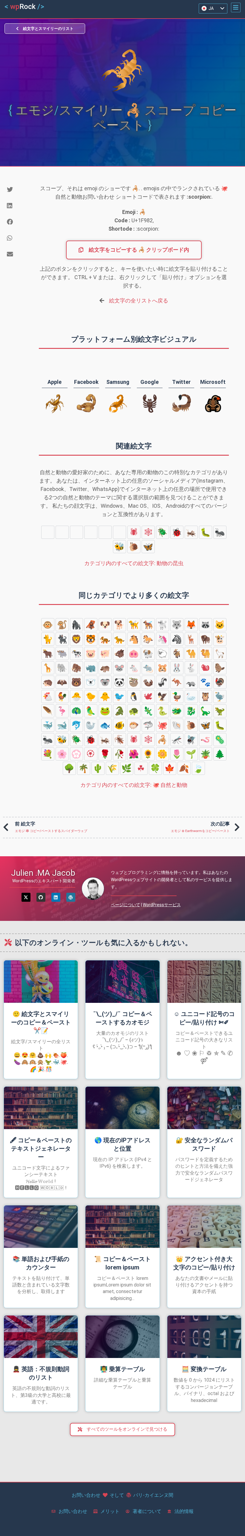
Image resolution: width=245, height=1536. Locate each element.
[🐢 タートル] (133, 710)
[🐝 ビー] (119, 546)
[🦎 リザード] (148, 710)
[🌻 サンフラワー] (148, 754)
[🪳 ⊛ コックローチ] (119, 532)
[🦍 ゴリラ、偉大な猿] (76, 624)
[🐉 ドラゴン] (191, 710)
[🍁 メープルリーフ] (169, 768)
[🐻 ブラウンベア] (76, 682)
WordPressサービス (162, 904)
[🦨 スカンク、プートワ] (162, 682)
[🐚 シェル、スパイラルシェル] (176, 725)
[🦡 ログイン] (191, 682)
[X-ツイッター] (26, 897)
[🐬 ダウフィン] (76, 725)
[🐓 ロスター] (62, 696)
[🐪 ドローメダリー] (191, 653)
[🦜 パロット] (90, 710)
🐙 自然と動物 (133, 785)
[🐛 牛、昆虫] (205, 532)
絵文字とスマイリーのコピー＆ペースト (41, 1022)
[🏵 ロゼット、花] (90, 754)
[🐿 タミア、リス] (205, 667)
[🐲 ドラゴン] (176, 710)
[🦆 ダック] (176, 696)
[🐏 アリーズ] (148, 653)
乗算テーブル (122, 1369)
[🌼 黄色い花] (162, 754)
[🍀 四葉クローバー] (155, 768)
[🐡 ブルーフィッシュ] (133, 725)
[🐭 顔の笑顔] (119, 667)
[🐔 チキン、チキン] (47, 696)
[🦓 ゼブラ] (176, 639)
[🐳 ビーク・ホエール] (47, 725)
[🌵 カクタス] (98, 768)
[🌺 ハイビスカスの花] (133, 754)
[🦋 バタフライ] (148, 546)
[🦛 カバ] (105, 667)
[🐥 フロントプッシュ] (105, 696)
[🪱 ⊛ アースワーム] (47, 532)
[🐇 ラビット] (191, 667)
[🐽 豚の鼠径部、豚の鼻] (133, 653)
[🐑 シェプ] (162, 653)
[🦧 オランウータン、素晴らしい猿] (90, 624)
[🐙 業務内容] (162, 725)
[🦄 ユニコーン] (162, 639)
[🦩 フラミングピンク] (62, 710)
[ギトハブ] (40, 897)
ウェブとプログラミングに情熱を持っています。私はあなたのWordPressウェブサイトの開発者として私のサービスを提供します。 (171, 879)
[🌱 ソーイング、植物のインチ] (191, 754)
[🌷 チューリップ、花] (176, 754)
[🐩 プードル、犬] (162, 624)
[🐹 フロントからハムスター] (162, 667)
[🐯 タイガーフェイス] (90, 639)
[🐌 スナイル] (133, 546)
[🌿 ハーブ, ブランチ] (126, 768)
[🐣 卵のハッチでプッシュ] (76, 696)
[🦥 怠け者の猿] (133, 682)
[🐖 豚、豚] (105, 653)
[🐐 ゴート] (176, 653)
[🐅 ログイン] (105, 639)
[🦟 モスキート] (90, 532)
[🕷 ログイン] (133, 532)
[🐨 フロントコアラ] (105, 682)
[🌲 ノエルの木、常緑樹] (219, 754)
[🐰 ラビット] (176, 667)
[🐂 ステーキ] (47, 653)
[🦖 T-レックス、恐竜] (219, 710)
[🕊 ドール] (148, 696)
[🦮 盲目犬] (133, 624)
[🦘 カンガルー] (176, 682)
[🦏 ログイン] (90, 667)
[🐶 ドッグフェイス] (105, 624)
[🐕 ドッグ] (119, 624)
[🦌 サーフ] (191, 639)
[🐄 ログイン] (76, 653)
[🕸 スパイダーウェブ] (148, 532)
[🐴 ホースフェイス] (133, 639)
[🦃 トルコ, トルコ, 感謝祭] (219, 682)
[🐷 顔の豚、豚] (90, 653)
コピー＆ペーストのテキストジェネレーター (41, 1149)
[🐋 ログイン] (62, 725)
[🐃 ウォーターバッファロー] (62, 653)
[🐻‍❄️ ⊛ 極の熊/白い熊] (90, 682)
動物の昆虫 (133, 563)
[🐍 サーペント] (162, 710)
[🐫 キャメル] (205, 653)
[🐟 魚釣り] (105, 725)
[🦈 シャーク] (148, 725)
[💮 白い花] (76, 754)
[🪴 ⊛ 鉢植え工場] (205, 754)
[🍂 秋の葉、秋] (184, 768)
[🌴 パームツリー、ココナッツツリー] (83, 768)
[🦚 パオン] (76, 710)
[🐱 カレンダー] (219, 624)
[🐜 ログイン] (219, 532)
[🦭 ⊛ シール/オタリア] (90, 725)
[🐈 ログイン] (47, 639)
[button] (236, 7)
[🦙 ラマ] (219, 653)
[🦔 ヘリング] (47, 682)
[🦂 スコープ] (76, 532)
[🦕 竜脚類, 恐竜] (205, 710)
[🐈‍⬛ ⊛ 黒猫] (62, 639)
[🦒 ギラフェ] (47, 667)
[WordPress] (70, 897)
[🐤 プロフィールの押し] (90, 696)
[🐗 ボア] (119, 653)
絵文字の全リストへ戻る (138, 300)
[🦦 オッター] (148, 682)
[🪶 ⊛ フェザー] (47, 710)
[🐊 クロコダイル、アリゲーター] (119, 710)
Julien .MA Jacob (43, 873)
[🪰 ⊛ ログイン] (105, 532)
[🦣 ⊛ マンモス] (76, 667)
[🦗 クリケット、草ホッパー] (191, 532)
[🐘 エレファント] (62, 667)
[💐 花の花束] (47, 754)
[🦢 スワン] (191, 696)
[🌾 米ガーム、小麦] (112, 768)
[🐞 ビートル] (176, 532)
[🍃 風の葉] (198, 768)
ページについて (125, 904)
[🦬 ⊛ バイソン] (205, 639)
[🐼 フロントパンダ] (119, 682)
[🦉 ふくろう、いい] (205, 696)
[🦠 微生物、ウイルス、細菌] (62, 532)
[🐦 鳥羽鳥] (119, 696)
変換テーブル (204, 1369)
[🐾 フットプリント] (205, 682)
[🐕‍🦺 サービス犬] (148, 624)
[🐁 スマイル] (133, 667)
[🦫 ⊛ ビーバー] (219, 667)
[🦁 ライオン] (76, 639)
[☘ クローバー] (141, 768)
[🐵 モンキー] (47, 624)
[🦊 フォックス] (191, 624)
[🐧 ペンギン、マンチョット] (133, 696)
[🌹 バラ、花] (105, 754)
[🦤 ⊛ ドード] (219, 696)
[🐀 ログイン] (148, 667)
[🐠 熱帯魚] (119, 725)
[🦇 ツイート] (62, 682)
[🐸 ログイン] (105, 710)
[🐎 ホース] (148, 639)
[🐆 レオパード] (119, 639)
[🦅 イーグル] (162, 696)
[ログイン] (55, 897)
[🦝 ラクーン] (205, 624)
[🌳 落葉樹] (69, 768)
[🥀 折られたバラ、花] (119, 754)
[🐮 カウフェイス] (219, 639)
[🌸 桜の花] (62, 754)
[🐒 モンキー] (62, 624)
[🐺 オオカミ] (176, 624)
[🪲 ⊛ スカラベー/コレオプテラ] (162, 532)
